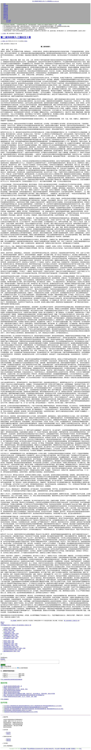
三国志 (2, 623)
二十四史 (3, 33)
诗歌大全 (5, 6)
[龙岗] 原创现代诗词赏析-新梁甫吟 (12, 690)
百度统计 (73, 748)
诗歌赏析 (5, 8)
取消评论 (3, 659)
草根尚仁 (8, 733)
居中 (10, 668)
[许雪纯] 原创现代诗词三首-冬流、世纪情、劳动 (15, 689)
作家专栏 (5, 12)
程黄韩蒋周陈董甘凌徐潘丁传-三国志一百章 (14, 648)
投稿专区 (5, 14)
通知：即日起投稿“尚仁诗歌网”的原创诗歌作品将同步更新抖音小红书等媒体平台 (23, 695)
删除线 (7, 668)
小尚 (6, 41)
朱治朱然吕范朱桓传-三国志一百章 (12, 649)
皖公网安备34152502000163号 (35, 748)
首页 (4, 3)
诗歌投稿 (5, 9)
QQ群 (59, 25)
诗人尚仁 (8, 21)
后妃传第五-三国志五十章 (24, 625)
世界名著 (5, 15)
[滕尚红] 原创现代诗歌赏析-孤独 (11, 692)
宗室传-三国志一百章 (8, 642)
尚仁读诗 (8, 20)
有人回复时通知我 (6, 666)
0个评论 (25, 41)
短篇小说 (5, 17)
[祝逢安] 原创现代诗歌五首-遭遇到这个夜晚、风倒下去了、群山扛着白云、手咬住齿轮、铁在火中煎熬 (29, 693)
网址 (4, 676)
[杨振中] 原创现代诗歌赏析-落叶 (11, 687)
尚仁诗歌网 (13, 620)
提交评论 (3, 664)
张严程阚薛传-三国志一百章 (10, 645)
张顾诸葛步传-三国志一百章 (10, 643)
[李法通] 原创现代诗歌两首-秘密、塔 (12, 686)
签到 (16, 668)
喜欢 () (2, 622)
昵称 (4, 674)
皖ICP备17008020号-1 (49, 748)
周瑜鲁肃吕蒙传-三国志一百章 (11, 646)
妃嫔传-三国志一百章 (8, 640)
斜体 (13, 668)
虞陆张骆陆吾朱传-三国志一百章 (11, 651)
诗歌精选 (5, 5)
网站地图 (62, 748)
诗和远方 (5, 11)
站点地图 (68, 748)
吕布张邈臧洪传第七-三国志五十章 (9, 625)
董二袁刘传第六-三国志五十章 (16, 37)
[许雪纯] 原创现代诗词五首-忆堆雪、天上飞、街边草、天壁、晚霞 (20, 696)
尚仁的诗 (5, 18)
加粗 (4, 668)
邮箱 (4, 675)
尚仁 (80, 748)
